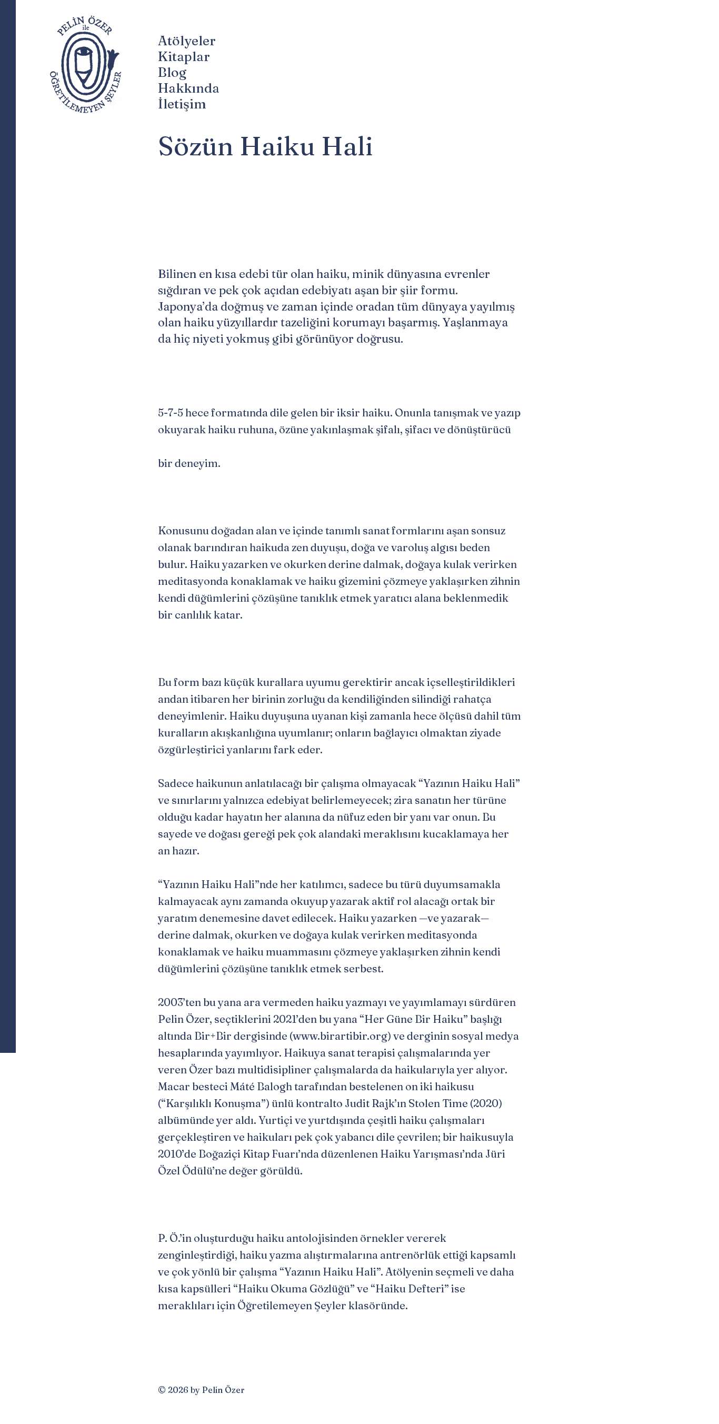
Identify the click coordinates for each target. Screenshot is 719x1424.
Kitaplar (184, 56)
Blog (172, 72)
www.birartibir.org (340, 1035)
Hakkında (187, 88)
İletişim (182, 104)
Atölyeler (187, 40)
